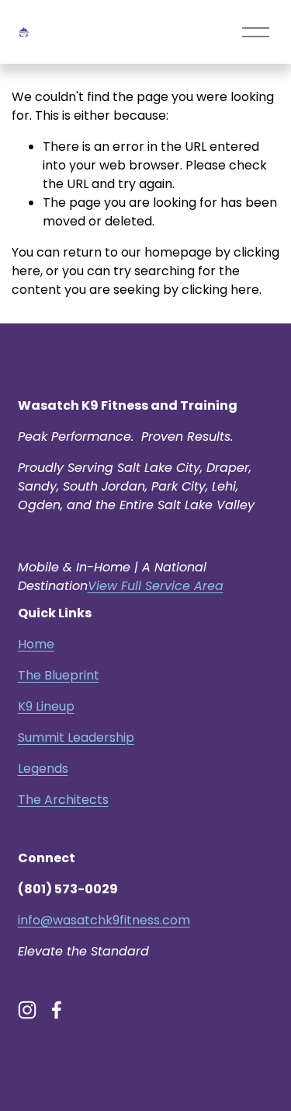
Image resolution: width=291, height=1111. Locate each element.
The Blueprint (58, 675)
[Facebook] (56, 1010)
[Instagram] (27, 1010)
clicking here (220, 290)
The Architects (63, 800)
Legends (43, 768)
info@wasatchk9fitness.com (104, 920)
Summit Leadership (76, 737)
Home (36, 644)
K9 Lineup (46, 706)
